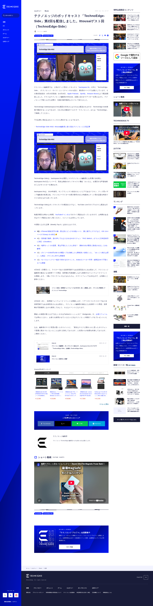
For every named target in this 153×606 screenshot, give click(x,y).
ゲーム (5, 33)
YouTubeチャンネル (62, 215)
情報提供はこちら (107, 592)
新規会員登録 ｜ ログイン (10, 601)
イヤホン (71, 373)
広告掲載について (96, 592)
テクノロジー (37, 588)
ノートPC (47, 373)
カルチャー (6, 37)
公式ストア (6, 41)
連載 (4, 22)
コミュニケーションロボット (96, 373)
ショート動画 (44, 457)
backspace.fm (84, 87)
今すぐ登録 (69, 547)
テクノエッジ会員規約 (69, 592)
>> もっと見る (104, 404)
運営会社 (28, 592)
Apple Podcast (72, 94)
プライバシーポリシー (38, 592)
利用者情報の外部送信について (53, 592)
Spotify (82, 94)
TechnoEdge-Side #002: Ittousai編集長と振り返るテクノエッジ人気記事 (63, 127)
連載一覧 (126, 326)
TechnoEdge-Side (48, 35)
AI (4, 26)
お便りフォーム (101, 314)
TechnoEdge (38, 35)
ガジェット (6, 29)
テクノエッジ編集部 (42, 31)
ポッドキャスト (82, 588)
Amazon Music (92, 94)
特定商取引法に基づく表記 (83, 592)
